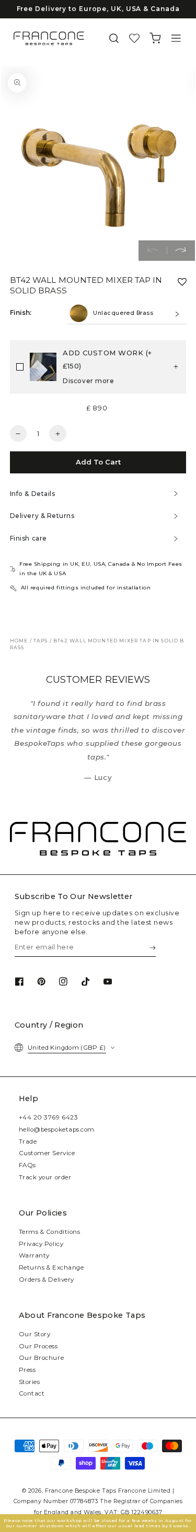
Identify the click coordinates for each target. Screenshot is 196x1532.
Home (19, 640)
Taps (40, 640)
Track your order (45, 1177)
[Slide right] (181, 250)
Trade (28, 1141)
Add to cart (98, 462)
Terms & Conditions (49, 1231)
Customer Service (47, 1153)
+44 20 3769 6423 (48, 1117)
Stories (29, 1382)
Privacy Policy (41, 1244)
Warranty (34, 1255)
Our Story (35, 1334)
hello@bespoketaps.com (57, 1129)
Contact (32, 1393)
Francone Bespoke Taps (80, 1490)
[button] (113, 38)
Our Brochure (41, 1357)
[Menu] (176, 38)
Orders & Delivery (46, 1279)
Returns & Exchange (51, 1267)
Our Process (38, 1346)
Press (27, 1369)
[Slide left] (153, 250)
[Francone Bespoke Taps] (49, 38)
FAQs (27, 1165)
